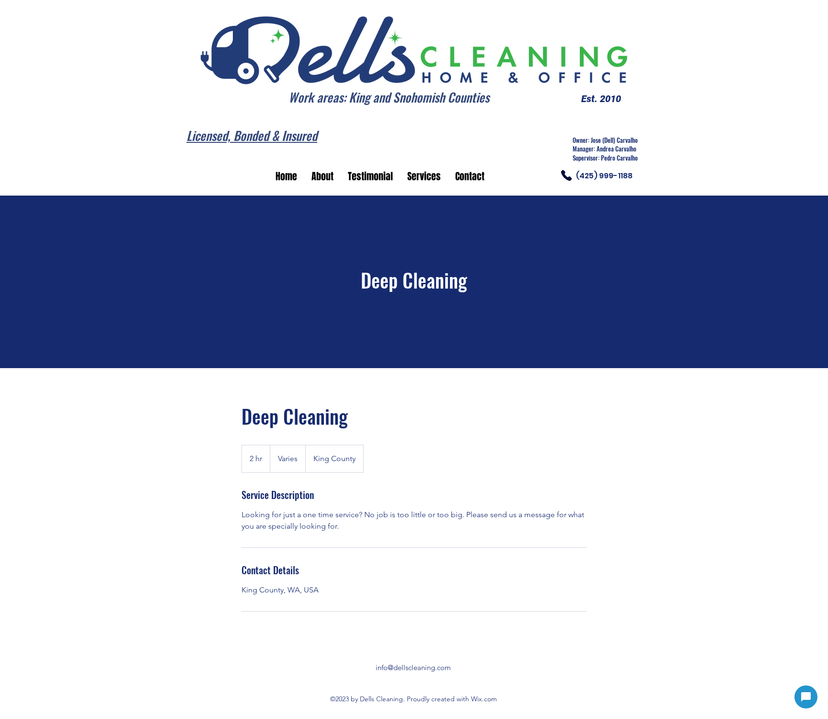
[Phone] (566, 175)
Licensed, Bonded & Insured (251, 135)
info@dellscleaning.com (413, 667)
